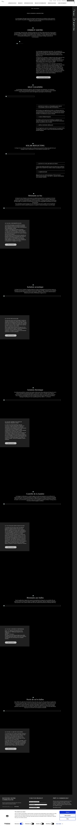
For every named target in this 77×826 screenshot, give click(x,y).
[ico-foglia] (74, 12)
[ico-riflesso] (74, 15)
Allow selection (68, 815)
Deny (68, 818)
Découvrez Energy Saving (43, 77)
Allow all (67, 812)
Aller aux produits (10, 244)
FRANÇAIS (63, 0)
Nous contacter (59, 0)
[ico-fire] (74, 21)
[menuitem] (12, 3)
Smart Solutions (36, 8)
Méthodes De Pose (57, 807)
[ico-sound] (74, 23)
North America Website (70, 0)
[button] (35, 8)
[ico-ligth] (75, 27)
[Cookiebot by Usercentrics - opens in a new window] (7, 824)
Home (32, 8)
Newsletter (54, 0)
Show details (58, 823)
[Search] (74, 2)
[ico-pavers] (74, 30)
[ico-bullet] (75, 28)
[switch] (32, 824)
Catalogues (50, 0)
